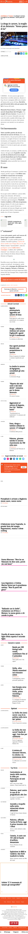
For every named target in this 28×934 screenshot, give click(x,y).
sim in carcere (14, 285)
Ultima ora (22, 932)
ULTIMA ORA (3, 898)
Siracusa (18, 901)
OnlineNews (5, 503)
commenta (21, 289)
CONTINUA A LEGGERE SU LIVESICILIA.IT (14, 300)
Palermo (9, 898)
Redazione (13, 316)
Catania (13, 898)
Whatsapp (4, 932)
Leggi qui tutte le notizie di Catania (14, 279)
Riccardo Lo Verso (15, 337)
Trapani (22, 901)
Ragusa (13, 901)
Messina (9, 901)
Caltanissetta (24, 898)
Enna (5, 901)
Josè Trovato (8, 51)
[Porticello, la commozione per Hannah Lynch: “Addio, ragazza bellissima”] (12, 223)
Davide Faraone (17, 721)
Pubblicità (15, 927)
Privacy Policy (4, 927)
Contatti (10, 927)
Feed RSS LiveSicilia (22, 927)
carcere (8, 285)
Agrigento (18, 898)
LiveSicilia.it (4, 16)
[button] (2, 891)
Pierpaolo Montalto (18, 738)
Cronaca (11, 16)
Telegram (13, 932)
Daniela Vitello (17, 697)
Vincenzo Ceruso (18, 759)
